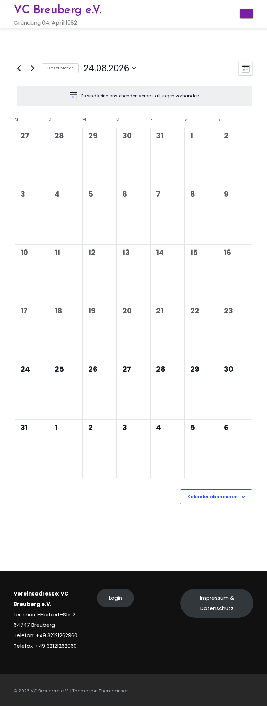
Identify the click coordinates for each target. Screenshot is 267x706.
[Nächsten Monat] (32, 68)
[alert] (134, 96)
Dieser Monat (60, 68)
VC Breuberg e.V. (57, 10)
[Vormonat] (19, 68)
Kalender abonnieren (212, 497)
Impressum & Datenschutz (217, 603)
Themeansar (113, 691)
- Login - (115, 597)
